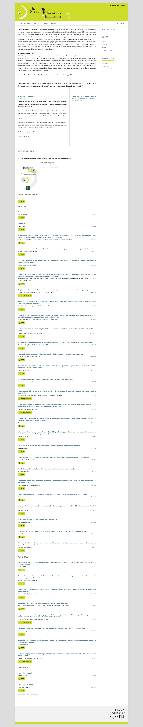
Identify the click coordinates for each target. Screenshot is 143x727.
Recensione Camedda (26, 685)
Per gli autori (105, 66)
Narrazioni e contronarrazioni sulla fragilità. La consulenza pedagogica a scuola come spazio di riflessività (56, 249)
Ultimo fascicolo (24, 23)
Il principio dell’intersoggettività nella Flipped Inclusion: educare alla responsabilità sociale (50, 354)
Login (123, 5)
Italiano (104, 44)
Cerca (121, 23)
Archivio (37, 23)
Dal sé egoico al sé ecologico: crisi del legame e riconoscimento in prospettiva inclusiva (49, 446)
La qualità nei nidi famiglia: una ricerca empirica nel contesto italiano (43, 603)
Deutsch (104, 47)
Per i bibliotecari (107, 69)
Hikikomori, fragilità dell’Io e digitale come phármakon (37, 519)
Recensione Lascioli (25, 673)
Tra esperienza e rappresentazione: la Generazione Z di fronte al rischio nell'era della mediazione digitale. (56, 342)
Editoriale (21, 224)
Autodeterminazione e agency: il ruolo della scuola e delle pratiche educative (45, 379)
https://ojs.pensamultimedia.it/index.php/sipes (40, 127)
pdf (22, 201)
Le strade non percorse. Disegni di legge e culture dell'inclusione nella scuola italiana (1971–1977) (52, 628)
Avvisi (46, 23)
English (104, 41)
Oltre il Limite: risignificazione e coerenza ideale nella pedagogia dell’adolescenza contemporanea (53, 457)
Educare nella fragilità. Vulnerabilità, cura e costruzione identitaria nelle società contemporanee (52, 494)
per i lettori (105, 63)
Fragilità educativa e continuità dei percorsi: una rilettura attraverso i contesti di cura (48, 469)
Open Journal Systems (109, 29)
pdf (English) (26, 295)
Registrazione (114, 5)
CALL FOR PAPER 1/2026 (26, 96)
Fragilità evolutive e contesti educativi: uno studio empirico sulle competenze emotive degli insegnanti (55, 290)
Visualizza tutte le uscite (28, 694)
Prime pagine (23, 212)
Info (53, 23)
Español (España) (107, 50)
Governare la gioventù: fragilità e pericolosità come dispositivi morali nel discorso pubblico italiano (53, 531)
